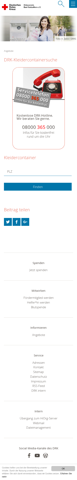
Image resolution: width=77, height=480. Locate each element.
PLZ (9, 171)
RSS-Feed (38, 386)
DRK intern (38, 390)
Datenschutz (38, 376)
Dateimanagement (38, 427)
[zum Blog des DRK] (45, 455)
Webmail (38, 423)
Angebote (38, 335)
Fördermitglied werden (38, 298)
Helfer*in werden (38, 302)
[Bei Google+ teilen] (25, 222)
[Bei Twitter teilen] (8, 222)
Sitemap (38, 372)
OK (63, 468)
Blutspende (38, 307)
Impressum (38, 381)
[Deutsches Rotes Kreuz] (11, 8)
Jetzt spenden (38, 270)
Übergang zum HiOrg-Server (38, 418)
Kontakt (38, 367)
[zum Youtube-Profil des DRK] (37, 455)
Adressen (38, 363)
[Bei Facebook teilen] (17, 222)
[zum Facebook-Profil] (29, 455)
